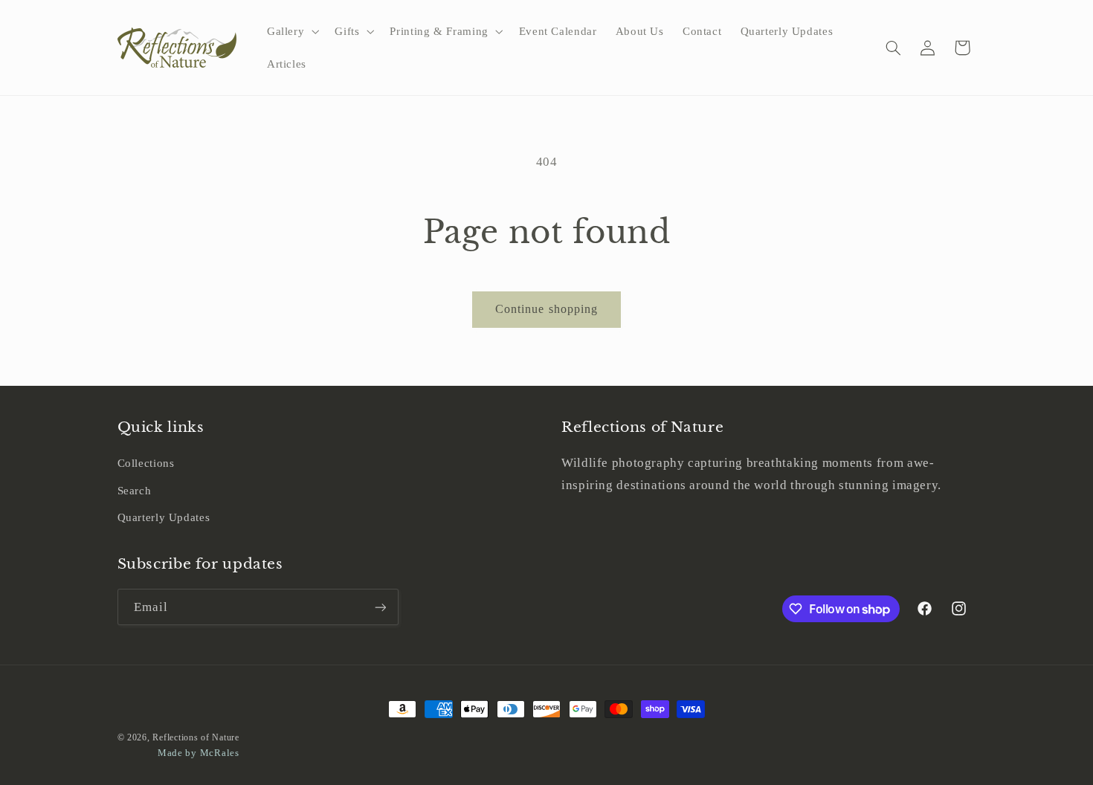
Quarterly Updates (163, 517)
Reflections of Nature (195, 737)
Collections (146, 463)
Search (134, 491)
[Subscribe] (380, 607)
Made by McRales (198, 753)
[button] (291, 31)
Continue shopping (546, 309)
